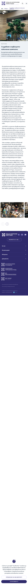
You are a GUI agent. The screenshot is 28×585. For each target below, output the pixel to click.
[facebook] (19, 235)
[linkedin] (22, 235)
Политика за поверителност (8, 286)
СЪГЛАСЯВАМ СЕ (14, 581)
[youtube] (25, 235)
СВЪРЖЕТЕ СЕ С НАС (14, 239)
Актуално (5, 254)
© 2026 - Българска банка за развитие (10, 290)
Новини (6, 8)
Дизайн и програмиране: (7, 292)
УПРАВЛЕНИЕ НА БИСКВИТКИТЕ (14, 577)
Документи (5, 259)
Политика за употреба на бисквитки (10, 284)
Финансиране (5, 250)
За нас (3, 246)
